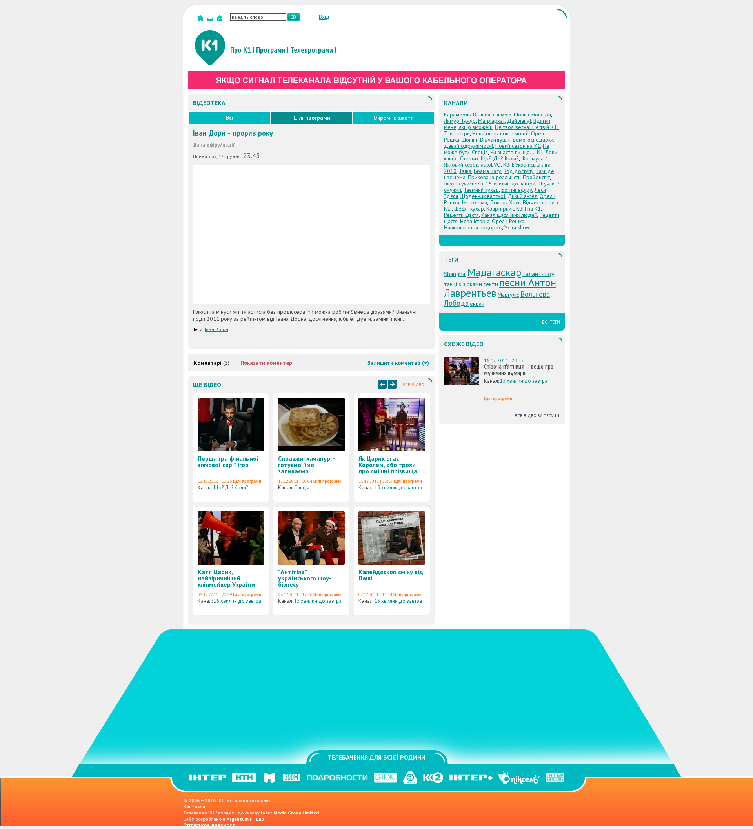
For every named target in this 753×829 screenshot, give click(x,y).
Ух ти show (517, 227)
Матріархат (491, 120)
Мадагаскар (494, 272)
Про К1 (240, 50)
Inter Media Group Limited (290, 813)
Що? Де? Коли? (231, 487)
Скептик (469, 158)
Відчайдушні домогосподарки (516, 139)
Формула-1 (535, 158)
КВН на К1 (528, 208)
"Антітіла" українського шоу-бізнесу (304, 578)
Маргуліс (508, 294)
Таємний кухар (481, 189)
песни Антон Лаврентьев (500, 287)
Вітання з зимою (492, 114)
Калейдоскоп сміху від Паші (390, 575)
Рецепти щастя (461, 214)
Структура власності (210, 825)
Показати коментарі (267, 362)
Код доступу (519, 171)
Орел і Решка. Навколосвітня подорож (485, 224)
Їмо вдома (474, 202)
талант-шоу (538, 274)
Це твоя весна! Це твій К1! (526, 127)
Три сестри (457, 133)
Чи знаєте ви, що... (512, 152)
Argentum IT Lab (245, 819)
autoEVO (491, 164)
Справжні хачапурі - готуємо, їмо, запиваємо (306, 464)
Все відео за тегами (537, 415)
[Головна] (201, 19)
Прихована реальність (494, 177)
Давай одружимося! (468, 145)
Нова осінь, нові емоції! (500, 133)
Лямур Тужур (460, 120)
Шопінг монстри (532, 114)
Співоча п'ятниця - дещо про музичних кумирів (518, 369)
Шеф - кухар (469, 208)
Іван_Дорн (216, 329)
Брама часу (487, 171)
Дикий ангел (522, 196)
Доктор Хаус (504, 202)
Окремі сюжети (393, 117)
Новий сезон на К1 (517, 145)
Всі (229, 117)
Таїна (465, 171)
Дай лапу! (519, 120)
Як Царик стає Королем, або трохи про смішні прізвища (387, 464)
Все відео (413, 384)
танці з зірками (463, 284)
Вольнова (535, 294)
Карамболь (457, 114)
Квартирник (500, 208)
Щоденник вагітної (482, 196)
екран (477, 303)
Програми (270, 50)
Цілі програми (311, 117)
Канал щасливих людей (509, 214)
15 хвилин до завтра (398, 487)
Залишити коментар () (398, 362)
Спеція (301, 487)
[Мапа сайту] (211, 19)
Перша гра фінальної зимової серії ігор (228, 461)
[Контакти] (220, 19)
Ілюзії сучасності (463, 183)
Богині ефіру (516, 189)
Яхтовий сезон (461, 164)
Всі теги (551, 322)
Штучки (546, 183)
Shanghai (455, 274)
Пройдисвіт (536, 177)
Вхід (324, 16)
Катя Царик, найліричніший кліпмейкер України (226, 578)
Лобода (456, 303)
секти (490, 284)
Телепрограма (311, 50)
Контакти (194, 806)
